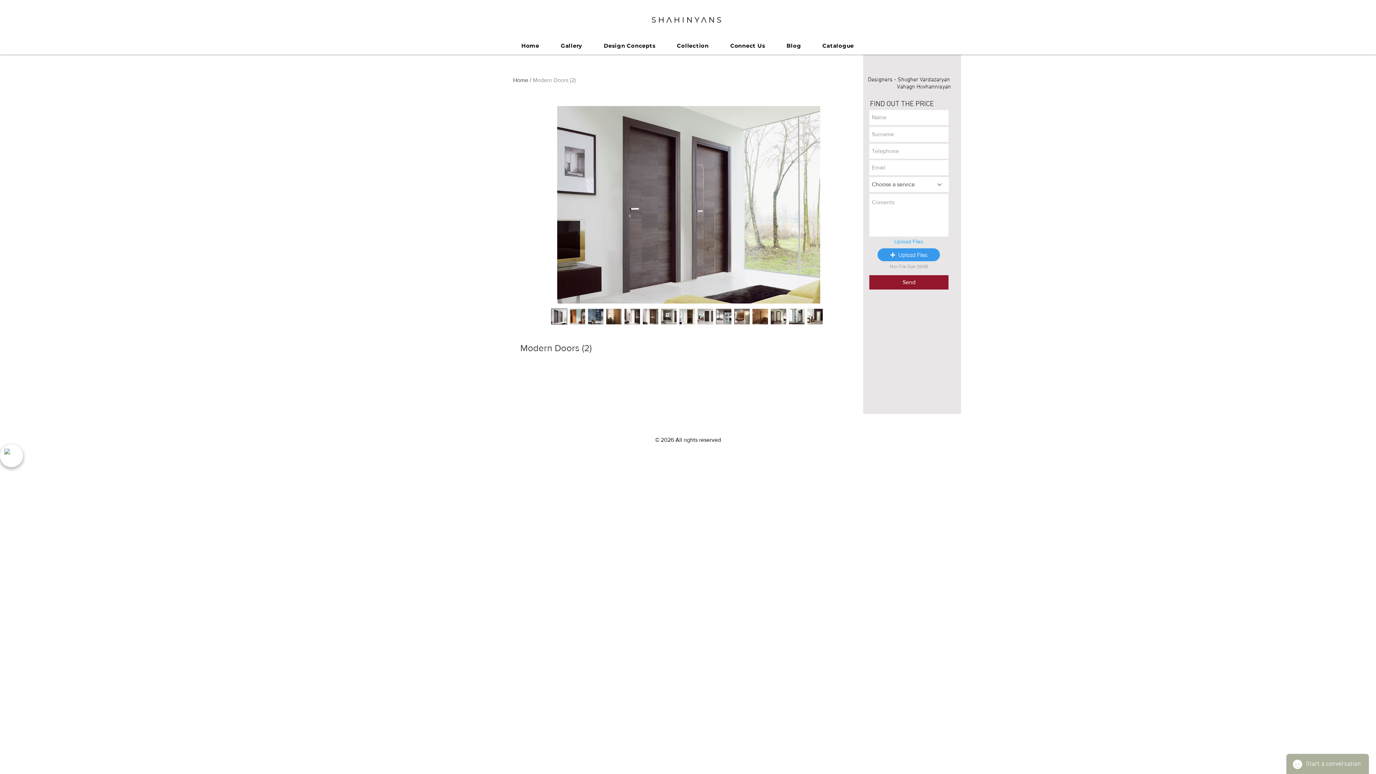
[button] (909, 254)
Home (520, 80)
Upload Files (908, 241)
